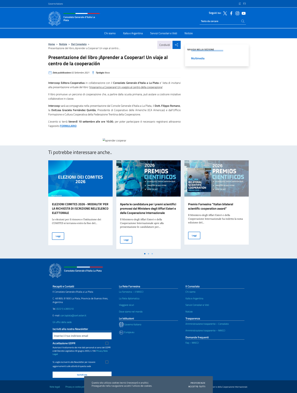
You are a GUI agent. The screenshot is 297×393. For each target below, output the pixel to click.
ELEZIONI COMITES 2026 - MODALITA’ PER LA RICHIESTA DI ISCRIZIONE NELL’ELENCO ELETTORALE (80, 208)
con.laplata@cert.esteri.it (73, 315)
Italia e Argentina (194, 298)
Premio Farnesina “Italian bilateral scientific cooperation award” (210, 206)
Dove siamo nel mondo (130, 311)
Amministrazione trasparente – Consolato (207, 324)
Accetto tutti (196, 386)
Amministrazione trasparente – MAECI (205, 330)
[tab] (144, 253)
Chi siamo (190, 292)
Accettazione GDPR (64, 343)
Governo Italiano (55, 3)
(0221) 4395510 (65, 309)
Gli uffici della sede (62, 322)
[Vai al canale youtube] (243, 13)
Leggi (60, 236)
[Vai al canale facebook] (230, 13)
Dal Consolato (79, 44)
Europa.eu (129, 332)
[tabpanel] (80, 205)
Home (51, 44)
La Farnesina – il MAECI (131, 292)
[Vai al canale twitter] (224, 13)
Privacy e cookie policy (76, 387)
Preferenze (198, 383)
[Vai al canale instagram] (237, 13)
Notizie (63, 44)
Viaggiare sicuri (126, 305)
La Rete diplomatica (129, 298)
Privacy (99, 350)
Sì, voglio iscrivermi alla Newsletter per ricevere (74, 362)
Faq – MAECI (192, 343)
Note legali (55, 387)
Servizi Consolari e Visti (197, 305)
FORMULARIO (68, 126)
